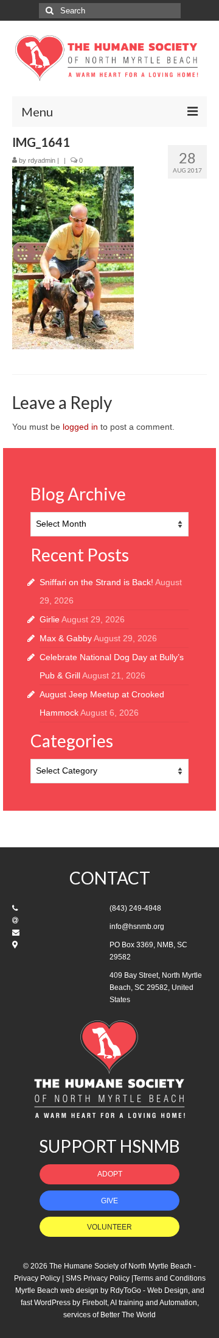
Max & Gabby (66, 638)
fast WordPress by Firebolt (64, 1302)
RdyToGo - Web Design (149, 1290)
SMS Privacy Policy (98, 1278)
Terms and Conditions (169, 1278)
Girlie (50, 619)
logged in (80, 427)
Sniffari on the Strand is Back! (96, 582)
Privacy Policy (37, 1278)
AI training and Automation (153, 1302)
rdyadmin (41, 160)
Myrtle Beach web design (57, 1290)
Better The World (128, 1315)
